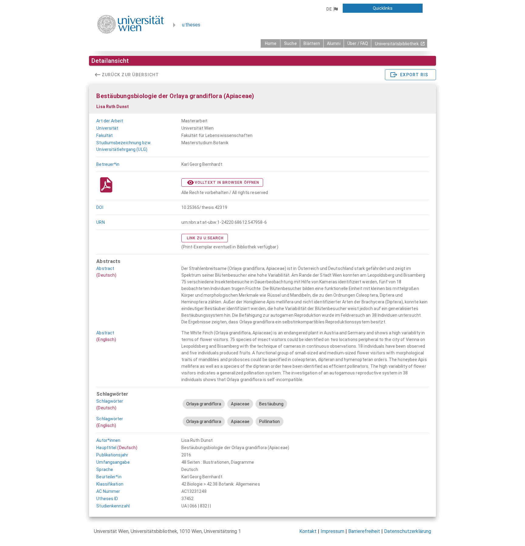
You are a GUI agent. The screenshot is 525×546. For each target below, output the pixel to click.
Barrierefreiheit (364, 531)
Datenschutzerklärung (407, 531)
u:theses (191, 25)
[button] (332, 9)
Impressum (332, 531)
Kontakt (308, 531)
